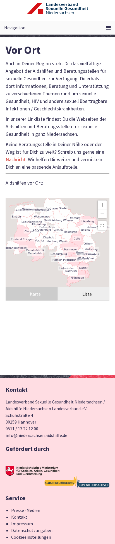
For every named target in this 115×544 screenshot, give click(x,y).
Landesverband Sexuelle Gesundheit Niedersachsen (57, 12)
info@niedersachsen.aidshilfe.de (36, 435)
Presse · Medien (25, 510)
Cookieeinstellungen (31, 537)
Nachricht (16, 159)
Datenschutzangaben (31, 530)
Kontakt (19, 517)
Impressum (22, 523)
